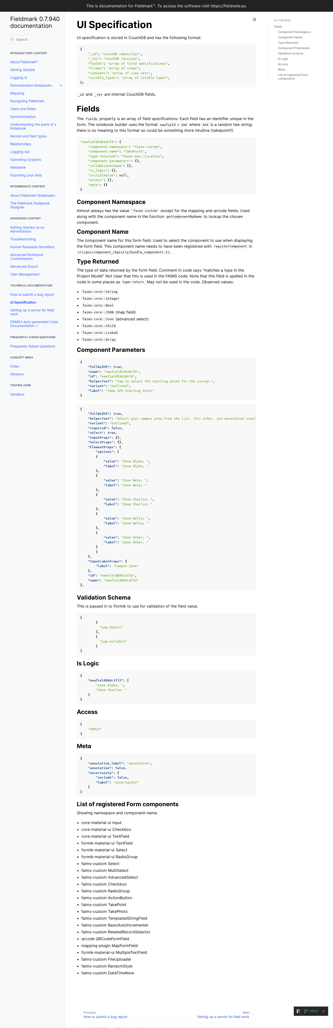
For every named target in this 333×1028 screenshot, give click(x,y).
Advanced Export (24, 266)
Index (14, 366)
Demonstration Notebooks (31, 85)
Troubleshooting (23, 239)
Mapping (17, 93)
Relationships (20, 144)
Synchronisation (23, 116)
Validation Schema (290, 53)
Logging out (19, 152)
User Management (24, 274)
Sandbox (17, 394)
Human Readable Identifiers (32, 247)
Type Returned (288, 42)
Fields (278, 26)
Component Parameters (294, 48)
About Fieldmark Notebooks (32, 195)
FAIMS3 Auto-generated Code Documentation (34, 324)
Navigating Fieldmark (27, 101)
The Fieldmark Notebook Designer (30, 205)
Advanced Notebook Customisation (26, 257)
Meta (281, 69)
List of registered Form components (293, 77)
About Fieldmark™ (24, 62)
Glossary (17, 374)
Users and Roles (23, 109)
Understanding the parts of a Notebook (33, 126)
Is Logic (283, 59)
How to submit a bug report (32, 294)
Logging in (18, 77)
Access (283, 64)
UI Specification (23, 302)
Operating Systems (25, 159)
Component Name (290, 37)
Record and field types (28, 136)
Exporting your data (26, 175)
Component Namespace (294, 32)
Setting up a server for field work (32, 312)
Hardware (18, 167)
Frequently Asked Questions (32, 346)
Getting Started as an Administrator (27, 229)
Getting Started (22, 70)
